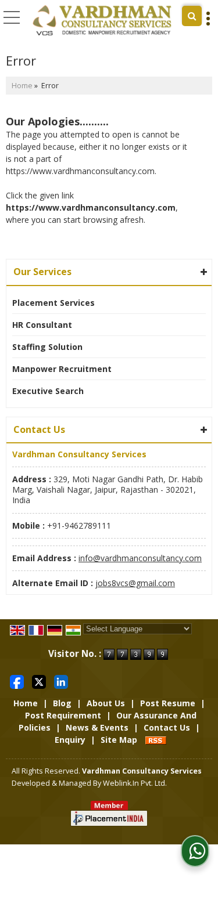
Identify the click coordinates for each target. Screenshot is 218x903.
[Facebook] (17, 681)
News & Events (97, 727)
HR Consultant (42, 324)
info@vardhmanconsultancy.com (140, 558)
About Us (106, 703)
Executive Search (48, 390)
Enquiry (70, 739)
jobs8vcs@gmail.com (135, 582)
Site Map (119, 739)
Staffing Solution (47, 346)
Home (22, 86)
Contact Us (167, 727)
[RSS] (155, 739)
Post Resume (167, 703)
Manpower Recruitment (62, 368)
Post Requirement (63, 715)
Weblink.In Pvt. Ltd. (135, 783)
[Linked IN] (61, 681)
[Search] (192, 16)
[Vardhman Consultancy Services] (102, 21)
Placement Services (53, 302)
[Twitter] (39, 681)
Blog (62, 703)
